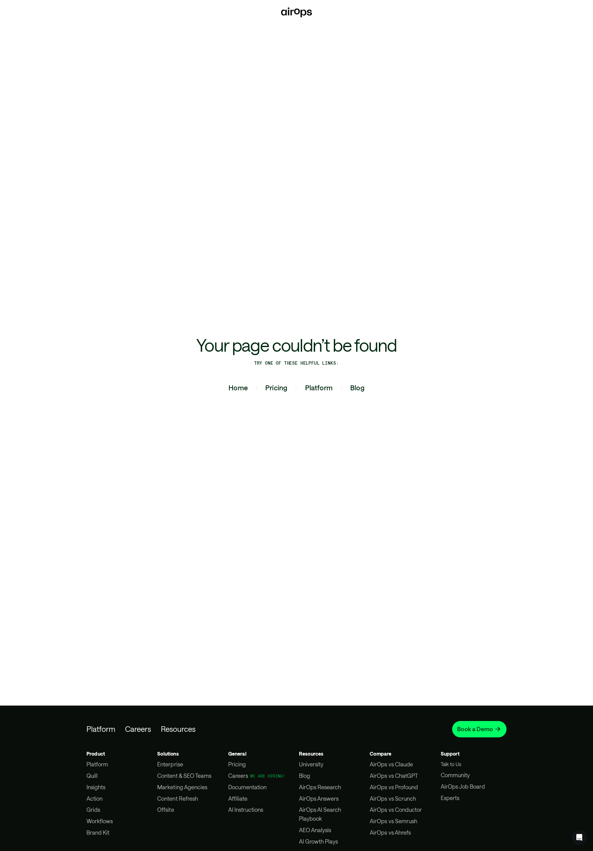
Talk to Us (451, 764)
